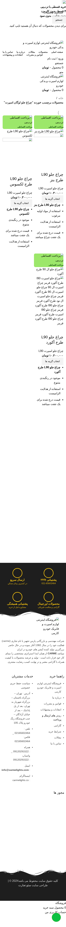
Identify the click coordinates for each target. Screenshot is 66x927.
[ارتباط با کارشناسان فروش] (56, 917)
